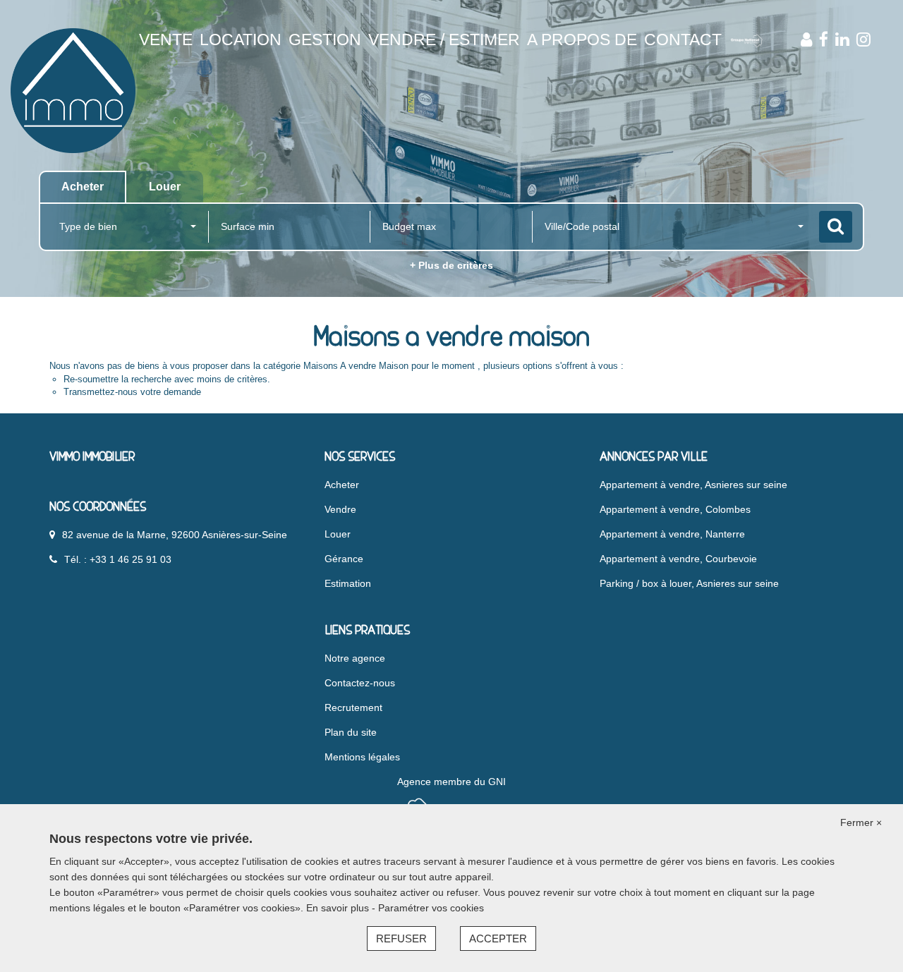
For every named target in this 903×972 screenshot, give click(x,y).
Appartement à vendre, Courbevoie (678, 558)
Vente (166, 39)
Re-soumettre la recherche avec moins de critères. (166, 379)
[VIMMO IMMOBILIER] (73, 89)
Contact (683, 39)
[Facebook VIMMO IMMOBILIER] (823, 39)
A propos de (582, 39)
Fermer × (861, 822)
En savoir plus (339, 907)
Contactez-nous (360, 682)
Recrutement (353, 707)
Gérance (344, 558)
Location (240, 39)
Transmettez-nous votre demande (132, 392)
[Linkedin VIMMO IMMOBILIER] (842, 39)
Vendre (340, 509)
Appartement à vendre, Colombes (675, 509)
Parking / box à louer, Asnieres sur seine (689, 583)
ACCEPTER (498, 938)
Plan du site (351, 732)
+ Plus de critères (451, 265)
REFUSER (401, 938)
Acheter (342, 484)
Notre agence (355, 658)
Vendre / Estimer (444, 39)
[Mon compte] (806, 39)
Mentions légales (362, 757)
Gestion (325, 39)
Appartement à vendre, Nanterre (672, 534)
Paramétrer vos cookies (431, 907)
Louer (338, 534)
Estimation (348, 583)
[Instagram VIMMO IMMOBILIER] (863, 39)
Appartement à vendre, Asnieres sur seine (693, 484)
